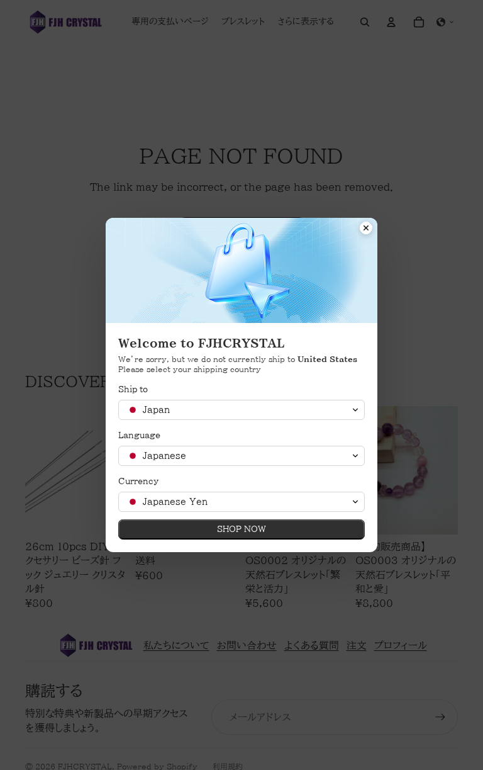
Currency (138, 481)
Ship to (133, 389)
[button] (241, 410)
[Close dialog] (366, 229)
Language (139, 435)
